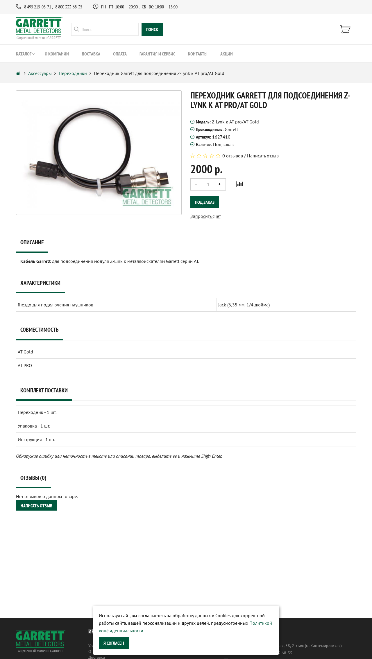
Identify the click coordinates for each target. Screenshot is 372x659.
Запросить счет (205, 216)
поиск (152, 29)
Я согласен (113, 643)
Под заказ (204, 202)
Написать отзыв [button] (36, 506)
